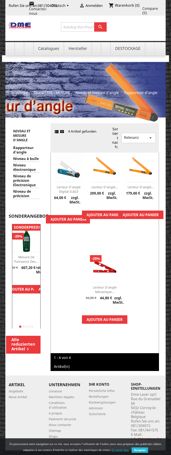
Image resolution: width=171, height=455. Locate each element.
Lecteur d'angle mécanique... (105, 289)
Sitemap (55, 430)
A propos (55, 413)
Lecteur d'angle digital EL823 (69, 189)
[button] (20, 327)
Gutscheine (97, 414)
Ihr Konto (99, 384)
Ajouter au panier (26, 289)
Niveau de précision (22, 193)
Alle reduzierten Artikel (23, 344)
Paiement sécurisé (62, 419)
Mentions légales (61, 397)
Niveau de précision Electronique (24, 180)
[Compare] (26, 279)
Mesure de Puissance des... (26, 259)
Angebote (16, 391)
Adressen (96, 408)
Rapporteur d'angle (23, 150)
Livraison (55, 391)
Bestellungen (99, 396)
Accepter (140, 450)
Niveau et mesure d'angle (22, 135)
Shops (53, 436)
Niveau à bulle (26, 158)
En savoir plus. (120, 450)
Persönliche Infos (102, 391)
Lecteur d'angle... (105, 187)
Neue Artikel (18, 397)
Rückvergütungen (102, 402)
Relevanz (138, 138)
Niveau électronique (24, 167)
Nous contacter (60, 425)
